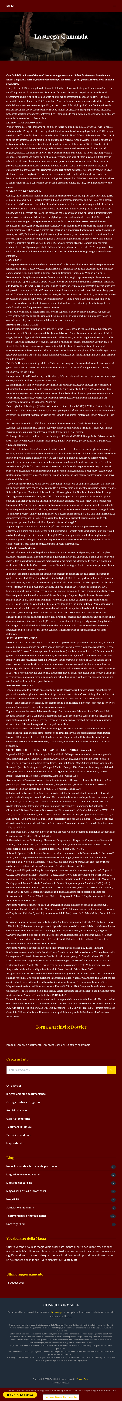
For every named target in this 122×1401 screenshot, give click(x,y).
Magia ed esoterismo (19, 1182)
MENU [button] (11, 6)
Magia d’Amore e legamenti (23, 1174)
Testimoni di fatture (19, 1127)
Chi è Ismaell (13, 1085)
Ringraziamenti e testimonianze (26, 1094)
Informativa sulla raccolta (61, 1397)
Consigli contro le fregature (23, 1102)
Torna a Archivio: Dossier (61, 1027)
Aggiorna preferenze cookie (104, 1390)
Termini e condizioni (18, 1135)
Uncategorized (15, 1224)
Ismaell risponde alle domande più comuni (32, 1166)
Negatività (13, 1199)
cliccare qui (56, 1312)
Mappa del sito (15, 1143)
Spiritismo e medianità (20, 1207)
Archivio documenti (18, 1110)
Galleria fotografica (18, 1118)
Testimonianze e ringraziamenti (26, 1215)
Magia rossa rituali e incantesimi (26, 1191)
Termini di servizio (73, 1390)
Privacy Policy (83, 1379)
